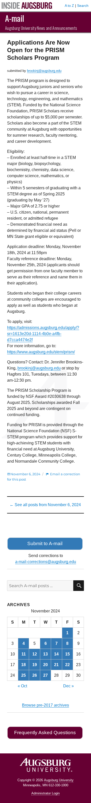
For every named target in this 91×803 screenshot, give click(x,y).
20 (45, 665)
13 (45, 654)
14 (56, 654)
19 (34, 665)
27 (45, 675)
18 (23, 665)
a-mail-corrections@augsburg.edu (45, 562)
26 (34, 675)
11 (23, 654)
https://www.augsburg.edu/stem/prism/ (41, 352)
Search (82, 6)
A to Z (69, 6)
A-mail (14, 18)
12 (34, 654)
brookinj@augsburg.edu (44, 71)
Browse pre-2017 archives (45, 705)
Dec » (68, 686)
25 (23, 675)
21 (56, 665)
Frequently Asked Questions (45, 732)
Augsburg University (59, 780)
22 (67, 665)
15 (67, 654)
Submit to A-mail (44, 543)
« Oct (22, 686)
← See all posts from (45, 505)
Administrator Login (45, 793)
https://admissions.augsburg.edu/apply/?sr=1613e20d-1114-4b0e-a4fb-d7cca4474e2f (43, 333)
